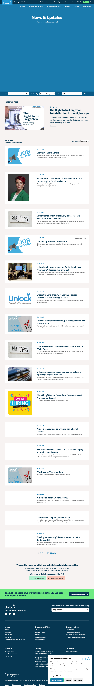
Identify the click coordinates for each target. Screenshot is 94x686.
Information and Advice (42, 627)
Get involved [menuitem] (87, 6)
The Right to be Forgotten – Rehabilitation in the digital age (47, 118)
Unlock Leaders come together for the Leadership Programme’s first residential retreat (47, 271)
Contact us (68, 2)
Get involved (70, 649)
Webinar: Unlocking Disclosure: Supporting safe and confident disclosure (44, 653)
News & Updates (58, 2)
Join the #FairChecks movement (75, 635)
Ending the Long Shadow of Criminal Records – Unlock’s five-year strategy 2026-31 (47, 298)
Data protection (16, 685)
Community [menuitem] (67, 6)
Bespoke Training (40, 661)
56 (48, 553)
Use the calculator (40, 637)
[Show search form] (91, 1)
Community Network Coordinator (47, 245)
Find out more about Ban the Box (75, 637)
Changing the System (73, 627)
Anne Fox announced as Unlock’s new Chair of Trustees (47, 429)
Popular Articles (40, 632)
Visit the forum (9, 656)
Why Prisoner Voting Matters (47, 475)
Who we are (8, 637)
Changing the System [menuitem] (53, 6)
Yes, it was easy (39, 578)
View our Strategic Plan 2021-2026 (15, 639)
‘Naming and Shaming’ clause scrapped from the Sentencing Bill (47, 538)
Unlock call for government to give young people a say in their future (47, 324)
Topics (60, 94)
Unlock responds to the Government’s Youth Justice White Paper (47, 350)
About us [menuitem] (22, 6)
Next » (53, 553)
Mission (7, 630)
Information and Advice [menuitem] (36, 6)
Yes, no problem (56, 680)
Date (6, 94)
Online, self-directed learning (43, 664)
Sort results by (76, 141)
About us (7, 627)
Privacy (7, 685)
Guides (37, 635)
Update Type (35, 94)
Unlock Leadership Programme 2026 (47, 518)
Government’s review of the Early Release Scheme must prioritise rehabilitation (47, 219)
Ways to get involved (72, 651)
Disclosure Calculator (46, 2)
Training (38, 649)
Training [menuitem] (76, 6)
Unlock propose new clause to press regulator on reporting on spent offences (47, 374)
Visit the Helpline (40, 639)
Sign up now (57, 609)
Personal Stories (77, 2)
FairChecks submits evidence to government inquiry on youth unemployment (47, 451)
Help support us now (78, 594)
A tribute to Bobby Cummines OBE (47, 498)
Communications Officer (47, 156)
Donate (86, 2)
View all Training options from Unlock (46, 666)
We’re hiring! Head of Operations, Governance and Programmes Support (47, 403)
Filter (85, 94)
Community (8, 649)
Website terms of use (30, 685)
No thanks (68, 680)
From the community (11, 654)
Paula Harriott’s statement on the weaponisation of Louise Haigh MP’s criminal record (47, 188)
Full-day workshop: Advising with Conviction (44, 658)
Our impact (8, 632)
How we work (8, 635)
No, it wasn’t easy (57, 578)
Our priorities (70, 630)
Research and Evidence (73, 632)
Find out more (68, 671)
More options (78, 680)
